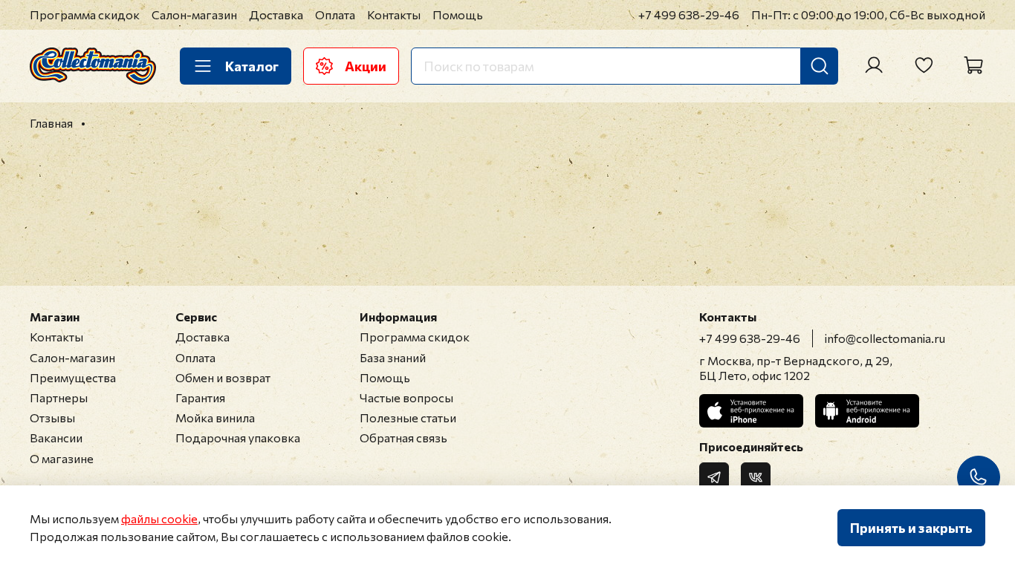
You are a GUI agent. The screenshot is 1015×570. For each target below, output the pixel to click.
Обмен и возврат (222, 377)
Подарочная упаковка (237, 437)
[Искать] (819, 66)
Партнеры (59, 397)
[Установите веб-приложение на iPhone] (751, 411)
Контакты (394, 14)
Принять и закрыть (911, 528)
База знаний (393, 357)
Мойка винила (215, 417)
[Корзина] (973, 65)
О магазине (62, 458)
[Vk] (756, 477)
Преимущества (73, 377)
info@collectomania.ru (885, 338)
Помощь (457, 14)
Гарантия (200, 397)
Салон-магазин (194, 14)
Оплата (335, 14)
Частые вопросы (406, 397)
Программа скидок (85, 14)
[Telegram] (714, 477)
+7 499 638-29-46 (688, 14)
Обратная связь (403, 437)
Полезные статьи (408, 417)
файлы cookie (159, 518)
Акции (365, 66)
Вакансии (56, 437)
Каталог (252, 66)
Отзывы (52, 417)
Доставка (276, 14)
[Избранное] (923, 65)
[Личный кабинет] (874, 65)
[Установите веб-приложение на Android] (867, 411)
